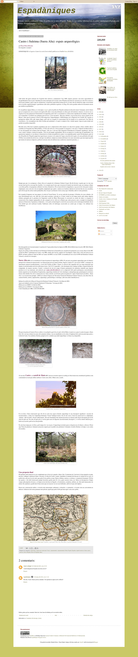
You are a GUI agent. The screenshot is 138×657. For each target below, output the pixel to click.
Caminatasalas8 (102, 201)
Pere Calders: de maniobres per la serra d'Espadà (111, 89)
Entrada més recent (23, 615)
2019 (100, 124)
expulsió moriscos (80, 550)
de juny (102, 146)
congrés (46, 110)
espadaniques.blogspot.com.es (39, 637)
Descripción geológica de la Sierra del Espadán (112, 79)
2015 (100, 134)
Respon (25, 571)
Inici (56, 615)
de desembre (104, 136)
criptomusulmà (53, 550)
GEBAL (101, 211)
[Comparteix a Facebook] (36, 548)
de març (103, 153)
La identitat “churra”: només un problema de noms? (112, 59)
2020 (100, 122)
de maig (103, 148)
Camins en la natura (103, 197)
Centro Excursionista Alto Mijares (107, 205)
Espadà (69, 550)
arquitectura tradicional (41, 550)
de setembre (103, 138)
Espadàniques (46, 10)
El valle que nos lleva (112, 97)
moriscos (21, 552)
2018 (100, 126)
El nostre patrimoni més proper (107, 160)
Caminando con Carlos (104, 209)
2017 (100, 129)
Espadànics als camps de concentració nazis (112, 49)
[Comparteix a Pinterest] (37, 548)
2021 (100, 119)
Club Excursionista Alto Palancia (107, 207)
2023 (100, 114)
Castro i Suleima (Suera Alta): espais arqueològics (107, 163)
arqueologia (33, 550)
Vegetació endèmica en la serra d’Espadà (112, 68)
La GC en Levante (103, 215)
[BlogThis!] (32, 548)
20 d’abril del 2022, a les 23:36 (39, 566)
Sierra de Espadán (35, 552)
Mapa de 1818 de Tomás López (36, 542)
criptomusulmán (60, 550)
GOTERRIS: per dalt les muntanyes (107, 195)
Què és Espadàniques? (24, 30)
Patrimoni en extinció (104, 213)
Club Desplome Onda (104, 203)
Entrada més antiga (88, 615)
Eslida (66, 550)
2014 (100, 170)
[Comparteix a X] (34, 548)
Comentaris (102, 234)
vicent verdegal (27, 566)
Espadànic (31, 635)
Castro (48, 550)
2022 (100, 117)
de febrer (103, 156)
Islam (85, 550)
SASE (100, 190)
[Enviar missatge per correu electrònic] (26, 548)
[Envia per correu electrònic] (30, 548)
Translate (109, 181)
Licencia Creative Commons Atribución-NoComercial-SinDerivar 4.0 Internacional (65, 635)
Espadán (74, 550)
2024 (100, 112)
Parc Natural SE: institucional (106, 188)
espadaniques (27, 577)
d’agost (102, 141)
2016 (100, 131)
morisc (88, 550)
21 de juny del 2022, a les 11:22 (41, 577)
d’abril (102, 151)
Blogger (96, 642)
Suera (66, 51)
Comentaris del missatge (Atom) (33, 618)
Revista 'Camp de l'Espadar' (105, 193)
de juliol (103, 143)
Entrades (102, 231)
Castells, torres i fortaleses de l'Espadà (108, 199)
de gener (103, 158)
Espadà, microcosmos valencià (107, 166)
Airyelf (81, 642)
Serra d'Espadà (27, 552)
